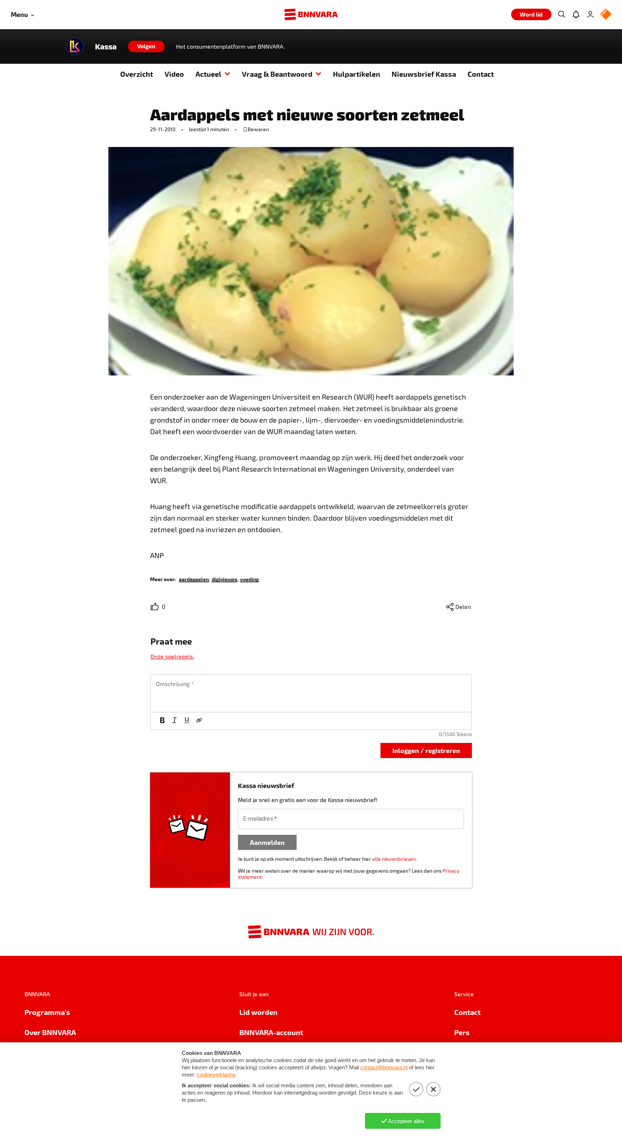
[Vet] (162, 721)
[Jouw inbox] (576, 14)
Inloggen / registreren (426, 750)
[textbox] (311, 693)
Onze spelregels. (172, 656)
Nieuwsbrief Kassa (424, 74)
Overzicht (136, 74)
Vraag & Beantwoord (277, 74)
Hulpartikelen (356, 74)
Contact (481, 74)
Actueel (208, 74)
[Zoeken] (561, 14)
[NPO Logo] (605, 15)
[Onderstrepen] (187, 721)
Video (174, 74)
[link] (194, 578)
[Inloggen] (590, 14)
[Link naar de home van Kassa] (75, 46)
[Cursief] (174, 721)
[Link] (199, 721)
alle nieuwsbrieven (394, 859)
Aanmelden (267, 842)
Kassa (106, 46)
